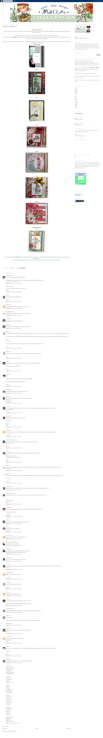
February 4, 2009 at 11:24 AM (14, 283)
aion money (8, 704)
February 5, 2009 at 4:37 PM (13, 315)
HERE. (11, 409)
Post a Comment (6, 726)
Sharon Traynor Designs (10, 439)
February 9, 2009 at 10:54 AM (14, 569)
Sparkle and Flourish (10, 493)
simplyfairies (8, 275)
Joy (6, 361)
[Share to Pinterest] (25, 268)
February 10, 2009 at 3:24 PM (13, 612)
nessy (7, 564)
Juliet (7, 557)
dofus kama (8, 711)
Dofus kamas (8, 707)
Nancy (7, 599)
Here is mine (28, 326)
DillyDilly (8, 389)
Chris (76, 88)
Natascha (7, 582)
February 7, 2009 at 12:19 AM (14, 483)
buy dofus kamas (9, 708)
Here (20, 313)
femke (7, 615)
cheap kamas (8, 709)
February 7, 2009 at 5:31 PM (13, 532)
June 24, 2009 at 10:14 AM (12, 723)
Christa (76, 90)
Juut (6, 451)
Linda (76, 105)
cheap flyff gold (9, 692)
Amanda (7, 318)
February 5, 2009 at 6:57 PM (13, 348)
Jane (76, 96)
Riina (7, 592)
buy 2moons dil (9, 679)
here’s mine (8, 478)
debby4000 (8, 486)
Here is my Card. (9, 420)
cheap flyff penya (9, 691)
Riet (6, 295)
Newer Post (5, 728)
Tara (6, 406)
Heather (7, 396)
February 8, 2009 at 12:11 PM (13, 538)
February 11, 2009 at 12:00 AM (14, 662)
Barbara (7, 659)
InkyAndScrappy (9, 311)
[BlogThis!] (21, 268)
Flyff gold (8, 685)
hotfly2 (7, 374)
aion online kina (9, 696)
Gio (75, 94)
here (48, 488)
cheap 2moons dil (9, 682)
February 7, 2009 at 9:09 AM (13, 504)
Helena (7, 331)
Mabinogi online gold (10, 667)
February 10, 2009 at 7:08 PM (13, 625)
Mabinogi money (9, 669)
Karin (76, 99)
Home (37, 728)
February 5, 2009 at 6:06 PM (13, 328)
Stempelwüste (8, 572)
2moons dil (8, 676)
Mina (7, 465)
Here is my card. (17, 281)
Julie (76, 98)
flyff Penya (8, 686)
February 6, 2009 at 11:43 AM (14, 412)
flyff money (8, 688)
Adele (7, 646)
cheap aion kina (9, 702)
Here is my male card (10, 443)
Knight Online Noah (10, 721)
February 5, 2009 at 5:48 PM (13, 321)
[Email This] (19, 268)
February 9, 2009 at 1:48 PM (13, 588)
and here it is (8, 399)
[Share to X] (22, 268)
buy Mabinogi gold (9, 673)
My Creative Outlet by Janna (11, 542)
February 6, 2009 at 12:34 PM (13, 427)
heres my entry (8, 468)
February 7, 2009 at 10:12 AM (14, 516)
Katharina (77, 102)
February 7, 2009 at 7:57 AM (13, 490)
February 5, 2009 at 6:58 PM (13, 358)
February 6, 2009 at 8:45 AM (13, 393)
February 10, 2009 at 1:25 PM (13, 605)
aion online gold (9, 699)
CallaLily (8, 507)
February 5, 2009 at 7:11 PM (13, 370)
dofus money (8, 714)
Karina (76, 101)
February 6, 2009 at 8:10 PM (13, 462)
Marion (76, 107)
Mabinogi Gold (9, 670)
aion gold (8, 698)
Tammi (7, 628)
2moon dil (8, 680)
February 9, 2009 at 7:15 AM (13, 554)
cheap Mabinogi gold (10, 672)
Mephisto (8, 416)
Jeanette (7, 520)
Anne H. (7, 636)
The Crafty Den (9, 608)
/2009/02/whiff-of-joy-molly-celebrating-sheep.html (16, 552)
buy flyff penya (9, 689)
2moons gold (8, 678)
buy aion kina (8, 701)
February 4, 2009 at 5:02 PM (13, 291)
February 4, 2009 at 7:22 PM (13, 301)
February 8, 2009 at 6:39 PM (13, 545)
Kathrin (76, 104)
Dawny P (7, 473)
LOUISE (7, 548)
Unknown (8, 430)
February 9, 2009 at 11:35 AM (14, 579)
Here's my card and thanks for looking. (13, 366)
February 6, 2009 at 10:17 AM (14, 403)
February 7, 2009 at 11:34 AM (14, 523)
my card (10, 577)
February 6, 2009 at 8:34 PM (13, 470)
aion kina (7, 695)
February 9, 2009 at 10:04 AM (14, 561)
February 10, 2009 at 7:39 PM (13, 633)
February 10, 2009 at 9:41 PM (13, 643)
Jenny (7, 526)
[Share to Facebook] (23, 268)
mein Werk (8, 530)
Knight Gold (8, 718)
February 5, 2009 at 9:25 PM (13, 386)
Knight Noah (8, 720)
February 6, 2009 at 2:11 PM (13, 436)
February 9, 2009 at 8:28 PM (13, 595)
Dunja (76, 93)
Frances (7, 304)
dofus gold (8, 712)
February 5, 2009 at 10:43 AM (14, 308)
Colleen (76, 91)
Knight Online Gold (9, 717)
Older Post (69, 728)
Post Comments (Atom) (12, 731)
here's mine (8, 435)
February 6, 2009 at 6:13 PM (13, 448)
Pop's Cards (8, 535)
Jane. (87, 131)
